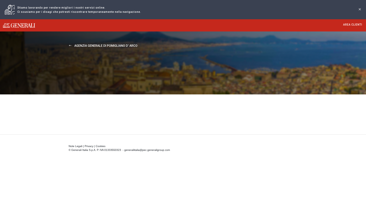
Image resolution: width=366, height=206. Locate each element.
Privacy (89, 146)
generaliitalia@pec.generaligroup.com (147, 149)
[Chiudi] (359, 9)
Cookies (100, 146)
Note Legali (75, 146)
